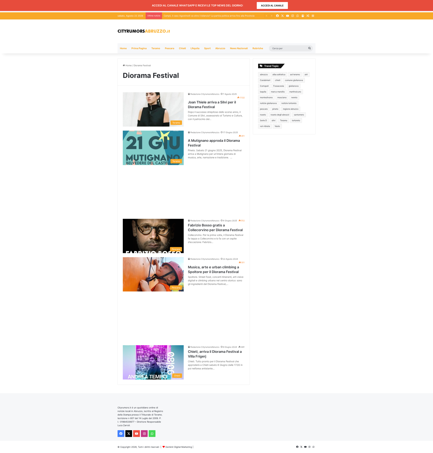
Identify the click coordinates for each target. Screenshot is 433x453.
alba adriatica (278, 74)
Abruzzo (220, 48)
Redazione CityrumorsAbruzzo (204, 94)
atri (306, 74)
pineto (275, 109)
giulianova (294, 86)
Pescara (169, 48)
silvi (273, 120)
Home (123, 48)
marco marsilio (278, 91)
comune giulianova (294, 80)
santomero (299, 114)
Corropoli (264, 86)
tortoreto (296, 120)
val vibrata (265, 126)
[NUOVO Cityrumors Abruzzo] (144, 31)
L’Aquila (195, 48)
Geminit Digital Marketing (178, 447)
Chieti (182, 48)
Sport (207, 48)
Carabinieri (265, 80)
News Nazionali (239, 48)
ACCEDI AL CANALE (272, 5)
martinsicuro (295, 91)
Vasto (277, 126)
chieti (277, 80)
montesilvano (266, 97)
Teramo (155, 48)
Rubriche (258, 48)
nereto (294, 97)
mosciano (282, 97)
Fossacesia (278, 86)
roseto (263, 114)
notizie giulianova (268, 103)
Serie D (263, 120)
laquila (263, 91)
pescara (264, 109)
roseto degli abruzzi (280, 114)
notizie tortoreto (289, 103)
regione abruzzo (290, 109)
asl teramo (295, 74)
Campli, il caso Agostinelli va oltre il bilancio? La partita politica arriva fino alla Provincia (209, 15)
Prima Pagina (139, 48)
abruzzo (264, 74)
